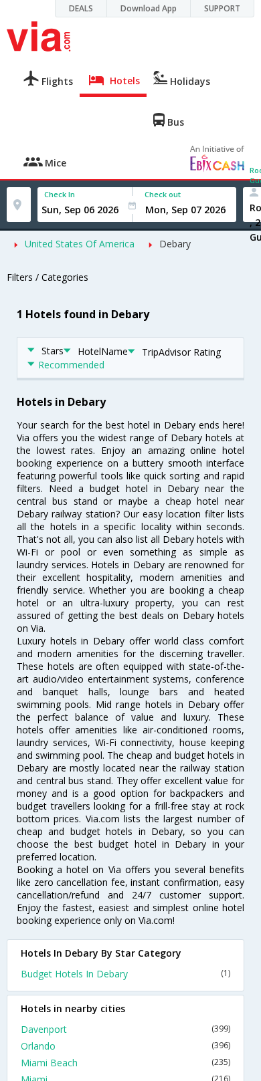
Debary (175, 243)
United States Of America (80, 243)
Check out (163, 194)
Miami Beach (125, 1062)
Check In (59, 194)
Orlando (125, 1046)
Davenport (125, 1029)
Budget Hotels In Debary (125, 973)
